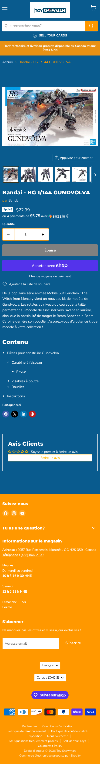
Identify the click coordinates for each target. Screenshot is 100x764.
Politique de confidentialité (69, 731)
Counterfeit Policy (50, 746)
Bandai (13, 200)
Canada (48, 678)
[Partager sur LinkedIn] (23, 414)
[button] (11, 174)
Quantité (8, 224)
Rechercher (29, 726)
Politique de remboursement (26, 731)
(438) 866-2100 (32, 555)
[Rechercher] (91, 26)
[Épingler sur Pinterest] (32, 414)
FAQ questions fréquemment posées (33, 741)
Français (47, 665)
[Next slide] (95, 174)
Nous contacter (57, 736)
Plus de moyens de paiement (50, 276)
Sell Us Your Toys (74, 741)
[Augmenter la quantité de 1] (43, 234)
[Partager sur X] (14, 414)
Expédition (34, 736)
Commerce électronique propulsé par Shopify (50, 756)
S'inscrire (73, 643)
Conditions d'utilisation (57, 726)
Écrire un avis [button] (50, 458)
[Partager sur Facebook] (5, 414)
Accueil (7, 62)
